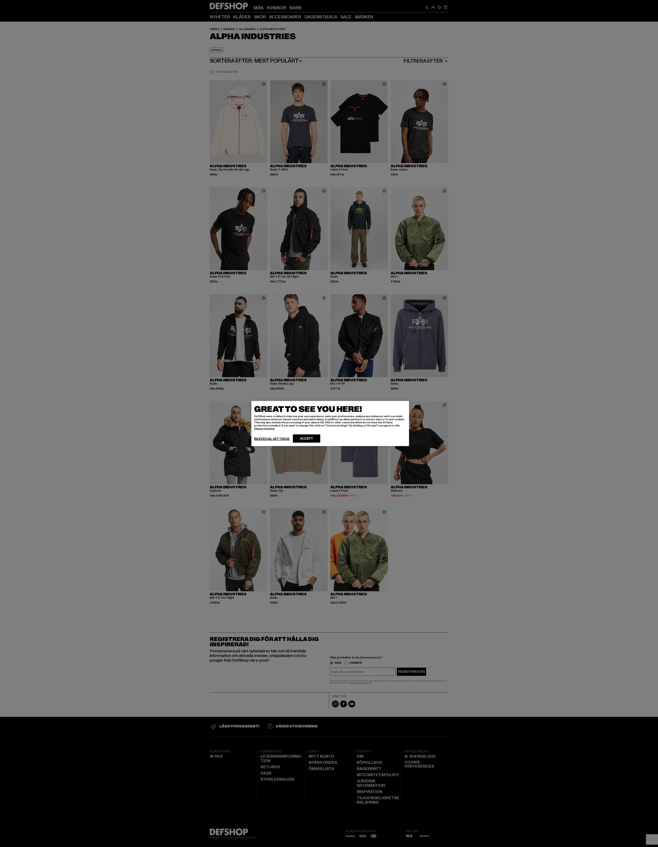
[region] (330, 423)
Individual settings (271, 439)
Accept (306, 438)
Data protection (264, 429)
